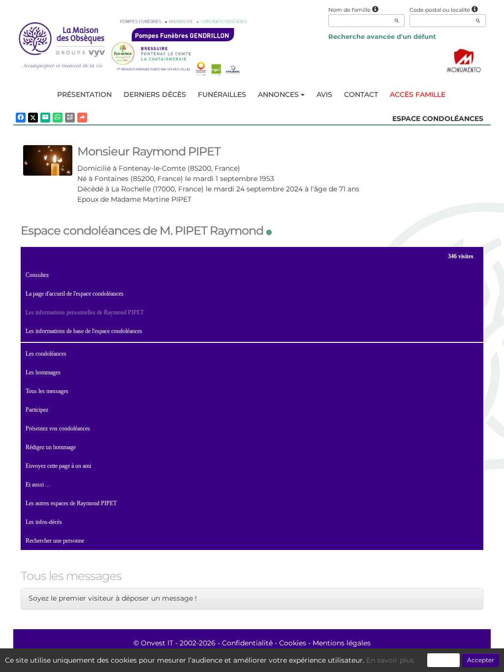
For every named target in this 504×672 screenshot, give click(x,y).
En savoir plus (390, 660)
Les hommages (43, 372)
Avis (324, 94)
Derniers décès (155, 94)
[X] (33, 117)
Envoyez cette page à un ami (58, 465)
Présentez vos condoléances (58, 428)
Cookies (292, 643)
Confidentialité (247, 643)
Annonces (278, 94)
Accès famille (417, 94)
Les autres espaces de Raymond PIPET (71, 503)
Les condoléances (46, 353)
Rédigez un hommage (51, 447)
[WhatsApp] (58, 117)
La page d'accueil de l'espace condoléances (75, 293)
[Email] (45, 117)
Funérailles (222, 94)
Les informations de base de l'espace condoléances (84, 331)
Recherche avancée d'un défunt (382, 36)
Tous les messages (47, 391)
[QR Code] (70, 117)
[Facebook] (21, 117)
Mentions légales (342, 643)
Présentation (84, 94)
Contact (361, 94)
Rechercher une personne (55, 540)
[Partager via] (82, 117)
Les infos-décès (44, 522)
